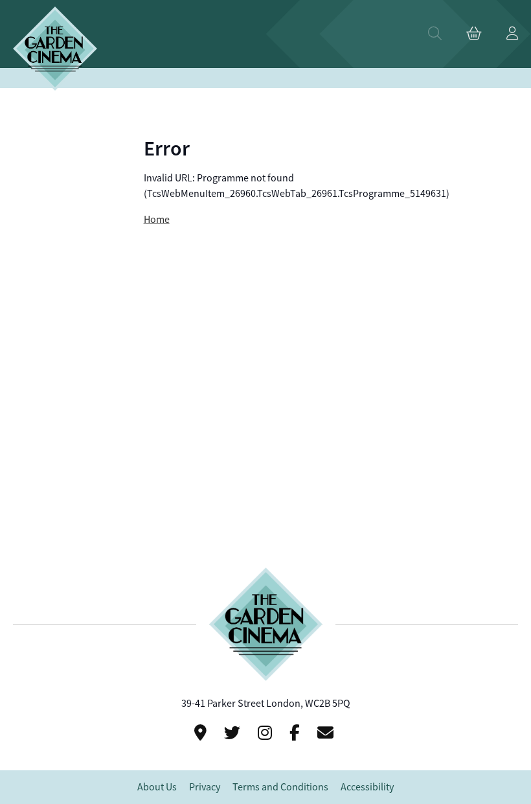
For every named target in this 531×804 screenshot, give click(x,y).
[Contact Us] (202, 733)
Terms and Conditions (280, 787)
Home (157, 219)
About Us (157, 787)
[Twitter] (234, 733)
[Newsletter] (327, 733)
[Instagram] (267, 733)
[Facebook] (296, 733)
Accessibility (367, 787)
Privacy (204, 787)
